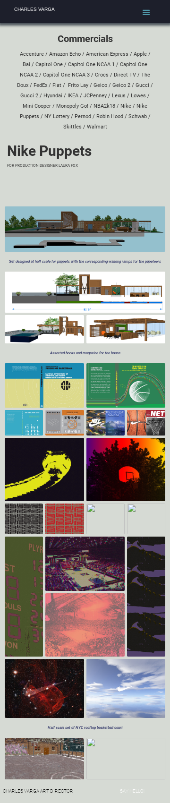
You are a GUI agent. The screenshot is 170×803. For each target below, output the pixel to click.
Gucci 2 (29, 96)
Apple (140, 54)
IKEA (73, 96)
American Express (107, 54)
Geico (100, 85)
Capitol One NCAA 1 (91, 64)
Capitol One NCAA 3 (66, 75)
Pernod (83, 116)
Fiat (56, 85)
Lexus (119, 96)
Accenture (32, 54)
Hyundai (52, 96)
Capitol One (49, 64)
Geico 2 (121, 85)
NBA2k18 (103, 106)
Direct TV (125, 75)
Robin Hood (109, 116)
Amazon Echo (65, 54)
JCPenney (95, 96)
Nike (125, 106)
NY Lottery (56, 116)
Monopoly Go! (73, 106)
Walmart (97, 127)
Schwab (137, 116)
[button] (146, 12)
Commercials (85, 38)
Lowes (138, 96)
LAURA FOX (68, 165)
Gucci (142, 85)
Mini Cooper (37, 106)
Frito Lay (78, 85)
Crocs (102, 75)
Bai (26, 64)
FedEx (40, 85)
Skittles (72, 127)
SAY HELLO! (132, 791)
